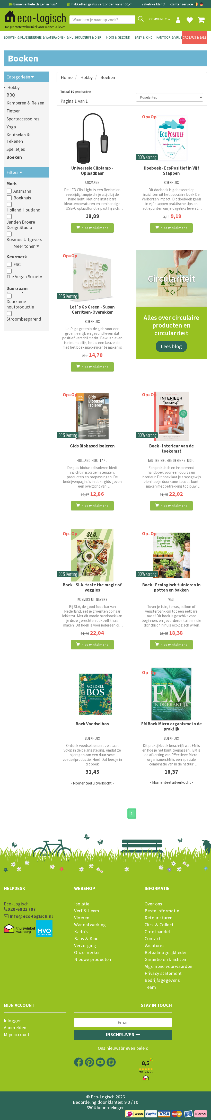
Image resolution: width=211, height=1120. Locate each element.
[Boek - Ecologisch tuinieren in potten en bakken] (171, 555)
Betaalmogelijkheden (166, 952)
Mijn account (17, 1034)
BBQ (10, 95)
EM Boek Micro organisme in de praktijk (171, 726)
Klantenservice (181, 4)
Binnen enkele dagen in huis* (35, 4)
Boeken (14, 157)
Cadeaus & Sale (194, 37)
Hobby (86, 77)
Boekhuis (22, 197)
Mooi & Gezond (118, 37)
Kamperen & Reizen (25, 103)
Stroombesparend (23, 319)
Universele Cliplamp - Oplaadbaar (92, 170)
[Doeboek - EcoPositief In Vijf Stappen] (171, 138)
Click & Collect (159, 925)
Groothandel (157, 931)
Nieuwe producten (92, 959)
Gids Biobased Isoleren (92, 446)
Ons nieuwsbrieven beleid (123, 1048)
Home (67, 77)
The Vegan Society (24, 276)
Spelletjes (15, 149)
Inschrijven (121, 1034)
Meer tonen (25, 246)
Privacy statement (163, 973)
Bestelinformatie (162, 911)
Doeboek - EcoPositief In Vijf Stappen (171, 170)
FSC (17, 264)
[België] (197, 4)
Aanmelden (15, 1027)
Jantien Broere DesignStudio (20, 224)
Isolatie (81, 904)
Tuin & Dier (92, 37)
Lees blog (171, 346)
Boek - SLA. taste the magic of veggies (92, 587)
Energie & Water (42, 37)
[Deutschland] (201, 4)
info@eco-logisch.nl (30, 916)
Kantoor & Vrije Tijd (169, 37)
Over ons (153, 904)
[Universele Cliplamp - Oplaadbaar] (92, 138)
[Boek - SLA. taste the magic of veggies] (92, 555)
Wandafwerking (90, 925)
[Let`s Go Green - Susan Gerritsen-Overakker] (92, 277)
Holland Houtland (23, 210)
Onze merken (87, 952)
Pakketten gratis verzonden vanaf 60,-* (101, 4)
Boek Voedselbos (92, 724)
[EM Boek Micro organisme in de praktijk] (171, 694)
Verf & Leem (86, 911)
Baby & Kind (144, 37)
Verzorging (85, 945)
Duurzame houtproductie (20, 304)
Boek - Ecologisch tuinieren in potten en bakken (171, 587)
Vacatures (155, 945)
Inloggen (13, 1021)
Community (158, 19)
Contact (153, 938)
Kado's (81, 931)
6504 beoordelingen (105, 1107)
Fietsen (13, 111)
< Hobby (12, 87)
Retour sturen (159, 918)
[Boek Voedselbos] (92, 694)
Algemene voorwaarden (168, 966)
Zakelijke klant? (153, 4)
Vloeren (81, 918)
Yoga (11, 127)
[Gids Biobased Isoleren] (92, 416)
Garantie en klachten (165, 959)
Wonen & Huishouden (67, 37)
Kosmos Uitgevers (24, 239)
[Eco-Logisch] (33, 16)
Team (150, 987)
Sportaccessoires (22, 119)
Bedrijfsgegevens (162, 980)
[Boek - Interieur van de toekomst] (171, 416)
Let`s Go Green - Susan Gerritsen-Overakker (92, 309)
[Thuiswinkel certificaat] (19, 928)
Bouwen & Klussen (16, 37)
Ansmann (22, 191)
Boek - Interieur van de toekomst (171, 448)
